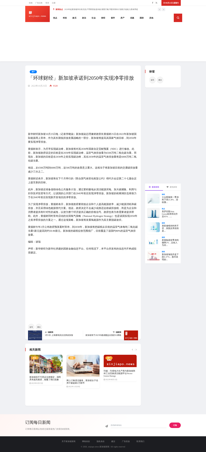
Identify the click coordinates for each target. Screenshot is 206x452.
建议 (113, 441)
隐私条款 (101, 441)
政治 (84, 18)
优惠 (132, 18)
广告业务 (39, 3)
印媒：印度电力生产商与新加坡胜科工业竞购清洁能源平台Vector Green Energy (119, 373)
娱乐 (74, 18)
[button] (178, 18)
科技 (65, 18)
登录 (47, 3)
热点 (55, 18)
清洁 (38, 327)
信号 (31, 327)
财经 (103, 18)
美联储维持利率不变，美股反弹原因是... (170, 228)
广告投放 (126, 441)
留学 (113, 18)
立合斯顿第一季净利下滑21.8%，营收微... (170, 199)
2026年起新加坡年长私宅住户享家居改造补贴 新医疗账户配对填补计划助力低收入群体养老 (101, 9)
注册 (53, 3)
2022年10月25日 (39, 86)
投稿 (31, 3)
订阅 (175, 425)
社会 (94, 18)
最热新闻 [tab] (173, 187)
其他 (151, 18)
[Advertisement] (103, 41)
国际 (142, 18)
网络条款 (86, 441)
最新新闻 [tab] (155, 187)
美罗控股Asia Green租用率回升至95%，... (170, 214)
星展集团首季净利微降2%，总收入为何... (170, 242)
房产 (123, 18)
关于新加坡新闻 (68, 441)
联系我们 (140, 441)
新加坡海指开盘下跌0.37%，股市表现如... (170, 257)
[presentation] (159, 9)
